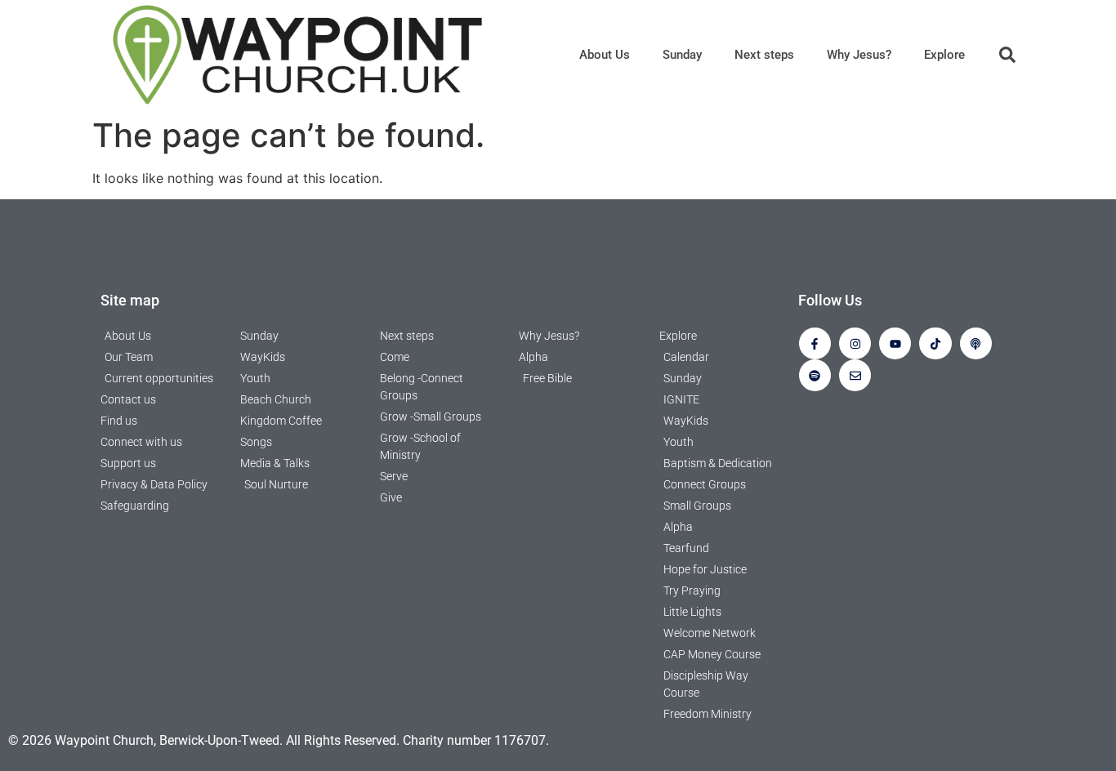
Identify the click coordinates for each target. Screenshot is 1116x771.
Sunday (682, 54)
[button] (1007, 54)
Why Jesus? (859, 54)
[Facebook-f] (815, 343)
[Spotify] (815, 375)
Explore (944, 54)
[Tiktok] (935, 343)
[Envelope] (855, 375)
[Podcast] (976, 343)
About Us (604, 54)
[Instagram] (855, 343)
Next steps (764, 54)
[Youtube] (895, 343)
